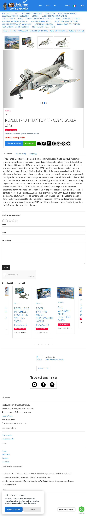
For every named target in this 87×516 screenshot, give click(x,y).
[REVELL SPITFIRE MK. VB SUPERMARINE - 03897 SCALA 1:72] (43, 293)
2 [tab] (38, 345)
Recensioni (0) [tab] (21, 154)
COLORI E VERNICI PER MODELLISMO (15, 16)
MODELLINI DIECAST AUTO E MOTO (15, 21)
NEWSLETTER (43, 368)
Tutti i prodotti (7, 435)
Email (4, 232)
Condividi (30, 143)
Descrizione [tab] (8, 154)
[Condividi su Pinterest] (63, 143)
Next (83, 314)
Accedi (67, 6)
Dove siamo (6, 454)
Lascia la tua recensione (11, 215)
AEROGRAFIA (50, 13)
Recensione (6, 240)
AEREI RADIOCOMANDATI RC (32, 13)
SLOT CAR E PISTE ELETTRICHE (43, 27)
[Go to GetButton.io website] (81, 513)
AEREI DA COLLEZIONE (10, 13)
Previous (3, 314)
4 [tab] (45, 345)
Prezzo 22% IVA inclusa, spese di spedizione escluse (22, 134)
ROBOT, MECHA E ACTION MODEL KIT (15, 27)
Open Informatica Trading (55, 359)
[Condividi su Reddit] (68, 143)
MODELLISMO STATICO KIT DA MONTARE (16, 24)
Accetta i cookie (13, 509)
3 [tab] (42, 345)
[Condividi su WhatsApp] (53, 143)
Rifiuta (32, 509)
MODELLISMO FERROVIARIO (41, 21)
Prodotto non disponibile (15, 138)
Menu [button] (48, 6)
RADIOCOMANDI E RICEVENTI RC (68, 24)
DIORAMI (35, 16)
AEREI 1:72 (72, 31)
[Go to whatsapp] (81, 509)
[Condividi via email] (39, 143)
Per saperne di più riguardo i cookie (22, 503)
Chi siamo (5, 458)
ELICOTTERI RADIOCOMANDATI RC (54, 16)
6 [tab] (52, 345)
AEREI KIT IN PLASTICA (58, 31)
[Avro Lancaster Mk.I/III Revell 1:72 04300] (65, 293)
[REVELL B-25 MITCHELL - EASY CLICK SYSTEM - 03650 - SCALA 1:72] (21, 293)
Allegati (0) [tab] (33, 154)
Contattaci (5, 462)
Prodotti (13, 31)
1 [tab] (35, 345)
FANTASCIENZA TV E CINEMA (12, 19)
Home (40, 6)
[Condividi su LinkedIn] (58, 143)
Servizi (4, 451)
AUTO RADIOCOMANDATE (67, 13)
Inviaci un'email (7, 416)
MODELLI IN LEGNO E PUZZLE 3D (68, 19)
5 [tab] (48, 345)
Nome (4, 225)
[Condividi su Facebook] (43, 143)
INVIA (6, 267)
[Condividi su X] (48, 143)
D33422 (81, 31)
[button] (55, 5)
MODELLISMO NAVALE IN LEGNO (66, 21)
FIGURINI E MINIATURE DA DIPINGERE (39, 19)
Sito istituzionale (8, 439)
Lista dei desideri (15, 143)
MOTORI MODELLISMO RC (44, 24)
